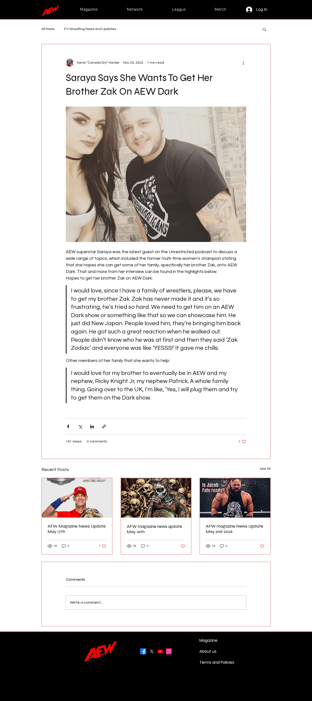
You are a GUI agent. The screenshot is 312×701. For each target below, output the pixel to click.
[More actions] (243, 63)
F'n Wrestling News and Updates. (90, 29)
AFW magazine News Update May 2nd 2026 (234, 528)
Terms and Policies (211, 662)
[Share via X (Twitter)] (80, 426)
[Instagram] (169, 651)
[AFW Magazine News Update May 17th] (77, 498)
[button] (264, 29)
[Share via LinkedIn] (92, 426)
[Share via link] (104, 426)
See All (265, 469)
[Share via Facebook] (68, 426)
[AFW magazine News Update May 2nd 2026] (235, 498)
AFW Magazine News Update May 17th (77, 528)
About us (207, 651)
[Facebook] (143, 651)
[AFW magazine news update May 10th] (156, 498)
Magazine (208, 640)
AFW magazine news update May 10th (154, 529)
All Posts (47, 29)
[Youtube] (160, 651)
